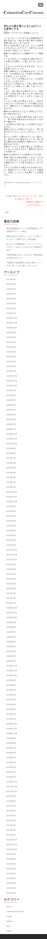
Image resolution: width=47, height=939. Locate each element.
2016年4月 (11, 878)
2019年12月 (11, 666)
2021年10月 (11, 559)
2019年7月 (11, 690)
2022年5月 (11, 525)
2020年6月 (11, 637)
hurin (8, 926)
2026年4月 (11, 298)
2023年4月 (11, 472)
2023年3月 (11, 477)
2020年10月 (11, 617)
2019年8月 (11, 685)
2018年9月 (11, 738)
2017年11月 (11, 786)
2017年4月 (11, 820)
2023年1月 (11, 487)
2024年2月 (11, 424)
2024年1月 (11, 429)
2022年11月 (11, 496)
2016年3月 (11, 883)
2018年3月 (11, 767)
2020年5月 (11, 641)
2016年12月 (11, 839)
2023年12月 (11, 434)
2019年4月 (11, 704)
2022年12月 (11, 492)
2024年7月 (11, 400)
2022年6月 (11, 521)
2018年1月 (11, 777)
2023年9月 (11, 448)
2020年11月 (11, 612)
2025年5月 (11, 352)
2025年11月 (11, 323)
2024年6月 (11, 405)
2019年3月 (11, 709)
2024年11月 (11, 381)
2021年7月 (11, 574)
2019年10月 (11, 675)
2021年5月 (11, 583)
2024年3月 (11, 419)
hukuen (9, 921)
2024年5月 (11, 409)
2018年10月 (11, 733)
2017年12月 (11, 781)
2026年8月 (11, 279)
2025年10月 (11, 327)
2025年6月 (11, 347)
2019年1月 (11, 719)
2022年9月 (11, 506)
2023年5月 (11, 467)
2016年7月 (11, 864)
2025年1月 (11, 371)
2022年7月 (11, 516)
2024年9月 (11, 390)
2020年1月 (11, 661)
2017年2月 (11, 830)
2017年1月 (11, 835)
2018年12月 (11, 723)
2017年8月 (11, 801)
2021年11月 (11, 554)
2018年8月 (11, 743)
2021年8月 (11, 569)
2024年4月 (11, 414)
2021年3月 (11, 593)
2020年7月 (11, 632)
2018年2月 (11, 772)
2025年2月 (11, 366)
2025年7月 (11, 342)
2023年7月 (11, 458)
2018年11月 (11, 728)
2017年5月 (11, 815)
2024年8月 (11, 395)
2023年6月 (11, 463)
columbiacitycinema (23, 182)
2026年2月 (11, 308)
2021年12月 (11, 550)
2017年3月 (11, 825)
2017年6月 (11, 810)
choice (9, 906)
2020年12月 (11, 608)
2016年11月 (11, 844)
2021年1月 (11, 603)
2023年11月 (11, 438)
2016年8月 (11, 859)
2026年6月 (11, 289)
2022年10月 (11, 501)
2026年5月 (11, 294)
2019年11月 (11, 670)
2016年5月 (11, 873)
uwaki (8, 930)
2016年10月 (11, 849)
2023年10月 (11, 443)
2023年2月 (11, 482)
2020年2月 (11, 656)
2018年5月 (11, 757)
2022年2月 (11, 540)
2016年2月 (11, 888)
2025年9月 (11, 332)
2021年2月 (11, 598)
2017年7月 (11, 806)
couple (9, 916)
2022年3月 (11, 535)
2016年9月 (11, 854)
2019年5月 (11, 699)
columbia (34, 33)
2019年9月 (11, 680)
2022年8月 (11, 511)
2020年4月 (11, 646)
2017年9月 (11, 796)
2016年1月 (11, 893)
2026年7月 (11, 284)
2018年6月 (11, 752)
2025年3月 (11, 361)
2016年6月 (11, 868)
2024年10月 (11, 385)
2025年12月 (11, 318)
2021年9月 (11, 564)
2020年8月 (11, 627)
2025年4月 (11, 356)
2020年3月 (11, 651)
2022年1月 (11, 545)
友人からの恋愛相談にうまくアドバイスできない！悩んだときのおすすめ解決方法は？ (24, 247)
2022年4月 (11, 530)
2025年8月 (11, 337)
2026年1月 (11, 313)
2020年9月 (11, 622)
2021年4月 (11, 588)
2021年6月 (11, 579)
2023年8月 (11, 453)
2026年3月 (11, 303)
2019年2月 (11, 714)
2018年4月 (11, 762)
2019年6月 (11, 695)
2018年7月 (11, 748)
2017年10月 (11, 791)
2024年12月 (11, 376)
